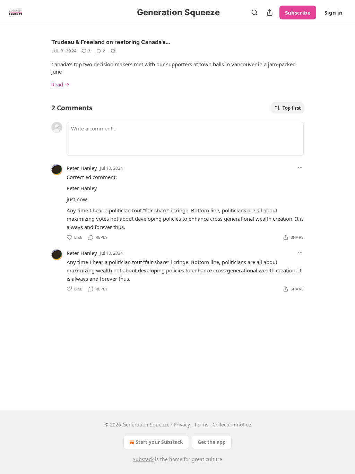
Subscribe (298, 12)
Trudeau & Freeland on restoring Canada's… (110, 42)
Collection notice (232, 424)
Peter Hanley (82, 167)
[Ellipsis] (300, 167)
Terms (201, 424)
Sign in (333, 12)
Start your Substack (159, 442)
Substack (143, 459)
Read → (60, 84)
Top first (292, 108)
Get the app (212, 442)
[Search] (254, 12)
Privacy (182, 424)
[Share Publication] (270, 12)
